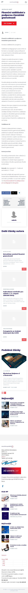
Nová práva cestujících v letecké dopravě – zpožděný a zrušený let (17, 404)
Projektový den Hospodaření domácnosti (18, 513)
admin (6, 32)
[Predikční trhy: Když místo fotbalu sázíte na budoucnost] (5, 414)
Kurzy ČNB (5, 559)
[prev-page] (3, 393)
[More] (19, 192)
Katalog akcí (7, 9)
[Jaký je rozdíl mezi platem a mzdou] (5, 538)
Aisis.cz (3, 456)
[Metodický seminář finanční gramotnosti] (14, 241)
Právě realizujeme (8, 289)
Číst (24, 269)
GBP (3, 563)
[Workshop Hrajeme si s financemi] (14, 360)
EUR (3, 565)
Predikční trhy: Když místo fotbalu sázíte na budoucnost (17, 413)
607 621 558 (9, 458)
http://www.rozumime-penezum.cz (14, 222)
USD (3, 561)
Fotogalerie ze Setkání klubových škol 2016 (12, 332)
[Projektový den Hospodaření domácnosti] (5, 516)
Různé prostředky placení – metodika (18, 495)
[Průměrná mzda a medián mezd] (5, 548)
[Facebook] (3, 486)
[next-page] (5, 393)
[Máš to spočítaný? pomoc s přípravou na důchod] (5, 423)
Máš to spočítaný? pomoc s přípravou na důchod (17, 422)
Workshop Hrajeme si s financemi (11, 374)
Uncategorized (7, 328)
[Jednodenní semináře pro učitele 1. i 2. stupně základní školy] (14, 279)
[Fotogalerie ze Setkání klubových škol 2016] (14, 318)
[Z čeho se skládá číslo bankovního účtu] (5, 529)
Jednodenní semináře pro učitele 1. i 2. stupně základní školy (13, 293)
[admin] (3, 32)
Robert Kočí (6, 387)
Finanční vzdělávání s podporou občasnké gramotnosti (7, 203)
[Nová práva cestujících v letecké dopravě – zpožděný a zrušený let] (5, 405)
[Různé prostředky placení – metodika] (5, 498)
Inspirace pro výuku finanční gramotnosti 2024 (16, 505)
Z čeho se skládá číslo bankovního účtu (17, 527)
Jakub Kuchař (14, 416)
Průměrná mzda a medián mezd (18, 545)
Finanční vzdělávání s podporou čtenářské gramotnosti (21, 203)
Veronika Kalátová (15, 516)
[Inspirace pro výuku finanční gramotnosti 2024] (5, 507)
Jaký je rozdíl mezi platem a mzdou (16, 536)
